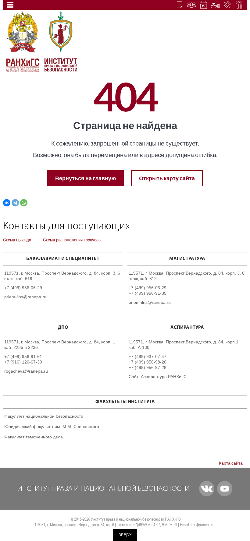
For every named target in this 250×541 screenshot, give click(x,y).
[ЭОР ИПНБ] (191, 4)
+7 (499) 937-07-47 (147, 356)
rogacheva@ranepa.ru (26, 371)
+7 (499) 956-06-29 (23, 287)
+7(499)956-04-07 (146, 524)
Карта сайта (231, 462)
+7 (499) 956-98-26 (147, 362)
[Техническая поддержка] (239, 4)
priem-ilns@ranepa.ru (25, 296)
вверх (125, 535)
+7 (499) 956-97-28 (147, 367)
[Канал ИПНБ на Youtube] (224, 488)
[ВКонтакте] (6, 202)
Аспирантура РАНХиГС (164, 376)
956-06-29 (169, 524)
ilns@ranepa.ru (202, 524)
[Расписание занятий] (203, 4)
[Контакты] (227, 4)
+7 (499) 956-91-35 (147, 293)
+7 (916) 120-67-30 (23, 362)
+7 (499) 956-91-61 (23, 356)
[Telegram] (15, 202)
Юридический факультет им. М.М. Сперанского (51, 426)
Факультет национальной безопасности (43, 416)
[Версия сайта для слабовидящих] (215, 4)
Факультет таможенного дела (33, 436)
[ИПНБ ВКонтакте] (206, 488)
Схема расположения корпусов (72, 239)
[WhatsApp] (23, 202)
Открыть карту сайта (167, 178)
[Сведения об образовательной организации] (179, 4)
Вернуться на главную (85, 178)
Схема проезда (17, 239)
